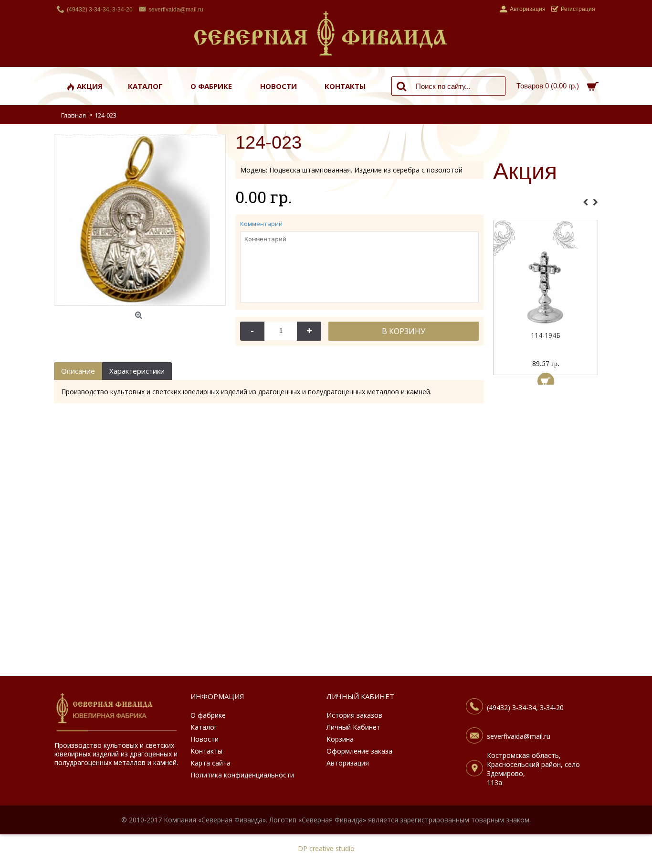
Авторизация (347, 762)
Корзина (340, 739)
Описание (78, 371)
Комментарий (261, 223)
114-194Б (545, 335)
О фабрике (208, 715)
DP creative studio (326, 848)
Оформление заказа (359, 750)
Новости (204, 739)
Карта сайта (210, 762)
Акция (525, 172)
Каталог (203, 727)
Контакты (206, 750)
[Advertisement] (545, 532)
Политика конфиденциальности (242, 774)
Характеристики (137, 371)
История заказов (354, 715)
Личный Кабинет (353, 727)
